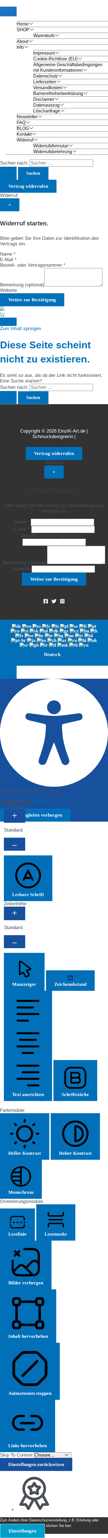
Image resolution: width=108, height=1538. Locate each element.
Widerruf (25, 140)
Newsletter (27, 116)
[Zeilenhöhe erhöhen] (14, 913)
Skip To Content (17, 1455)
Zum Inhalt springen (20, 328)
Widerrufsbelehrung (52, 151)
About (22, 41)
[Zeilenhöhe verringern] (14, 941)
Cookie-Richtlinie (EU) (55, 58)
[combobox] (54, 643)
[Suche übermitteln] (8, 173)
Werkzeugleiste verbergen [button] (35, 815)
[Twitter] (54, 602)
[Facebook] (45, 602)
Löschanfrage (46, 111)
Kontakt (24, 134)
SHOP (23, 29)
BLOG (23, 128)
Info (20, 47)
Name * (8, 254)
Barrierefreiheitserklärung (58, 93)
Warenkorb (44, 35)
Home (23, 24)
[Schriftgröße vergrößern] (14, 816)
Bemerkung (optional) (22, 284)
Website (8, 290)
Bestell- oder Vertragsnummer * (32, 265)
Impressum (44, 53)
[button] (8, 672)
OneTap (41, 801)
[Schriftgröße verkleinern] (14, 844)
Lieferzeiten (44, 81)
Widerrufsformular (50, 145)
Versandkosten (48, 87)
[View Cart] (2, 314)
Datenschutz (45, 76)
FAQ (21, 122)
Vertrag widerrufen (28, 186)
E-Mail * (8, 259)
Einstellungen (22, 1531)
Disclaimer (43, 99)
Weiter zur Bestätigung (32, 299)
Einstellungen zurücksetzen (36, 1464)
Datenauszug (46, 105)
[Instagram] (62, 602)
